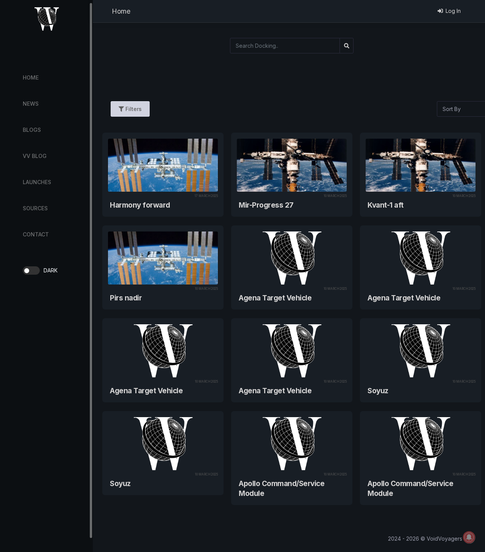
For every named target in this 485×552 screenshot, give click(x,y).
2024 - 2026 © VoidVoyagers (425, 538)
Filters (133, 109)
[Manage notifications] (469, 537)
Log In (453, 11)
